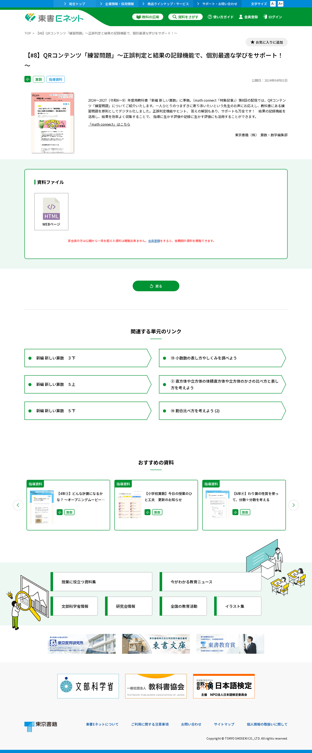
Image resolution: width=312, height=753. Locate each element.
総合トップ (77, 3)
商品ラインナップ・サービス (168, 3)
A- (273, 4)
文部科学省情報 (75, 606)
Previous (18, 505)
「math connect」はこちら (109, 124)
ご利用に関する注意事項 (150, 724)
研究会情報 (125, 606)
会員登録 (251, 16)
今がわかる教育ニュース (191, 581)
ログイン (275, 16)
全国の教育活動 (184, 606)
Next (293, 505)
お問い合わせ (191, 724)
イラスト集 (234, 606)
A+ (280, 4)
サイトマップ (224, 724)
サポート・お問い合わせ (219, 3)
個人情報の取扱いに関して (267, 724)
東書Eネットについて (102, 724)
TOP (27, 33)
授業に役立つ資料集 (79, 581)
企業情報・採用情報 (119, 3)
